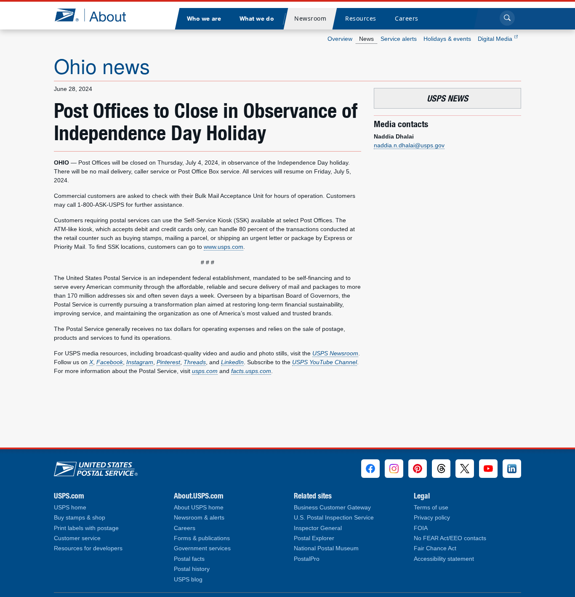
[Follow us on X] (464, 468)
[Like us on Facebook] (370, 468)
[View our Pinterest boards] (417, 468)
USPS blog (188, 579)
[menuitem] (204, 18)
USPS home (70, 507)
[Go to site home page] (96, 15)
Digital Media (496, 38)
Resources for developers (88, 548)
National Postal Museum (326, 548)
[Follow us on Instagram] (394, 468)
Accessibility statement (444, 559)
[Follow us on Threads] (441, 468)
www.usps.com (223, 246)
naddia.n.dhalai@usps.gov (409, 145)
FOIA (421, 528)
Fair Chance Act (435, 548)
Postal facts (189, 559)
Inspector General (318, 528)
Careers (184, 528)
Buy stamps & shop (79, 517)
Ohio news (102, 65)
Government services (202, 548)
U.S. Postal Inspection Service (334, 517)
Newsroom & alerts (199, 517)
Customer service (77, 538)
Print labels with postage (86, 528)
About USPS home (199, 507)
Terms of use (431, 507)
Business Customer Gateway (332, 507)
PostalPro (306, 559)
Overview (339, 38)
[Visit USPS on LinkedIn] (512, 468)
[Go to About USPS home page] (96, 467)
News (366, 38)
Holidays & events (447, 38)
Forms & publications (202, 538)
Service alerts (399, 38)
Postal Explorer (314, 538)
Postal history (192, 569)
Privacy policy (432, 517)
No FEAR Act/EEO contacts (450, 538)
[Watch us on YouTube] (488, 468)
